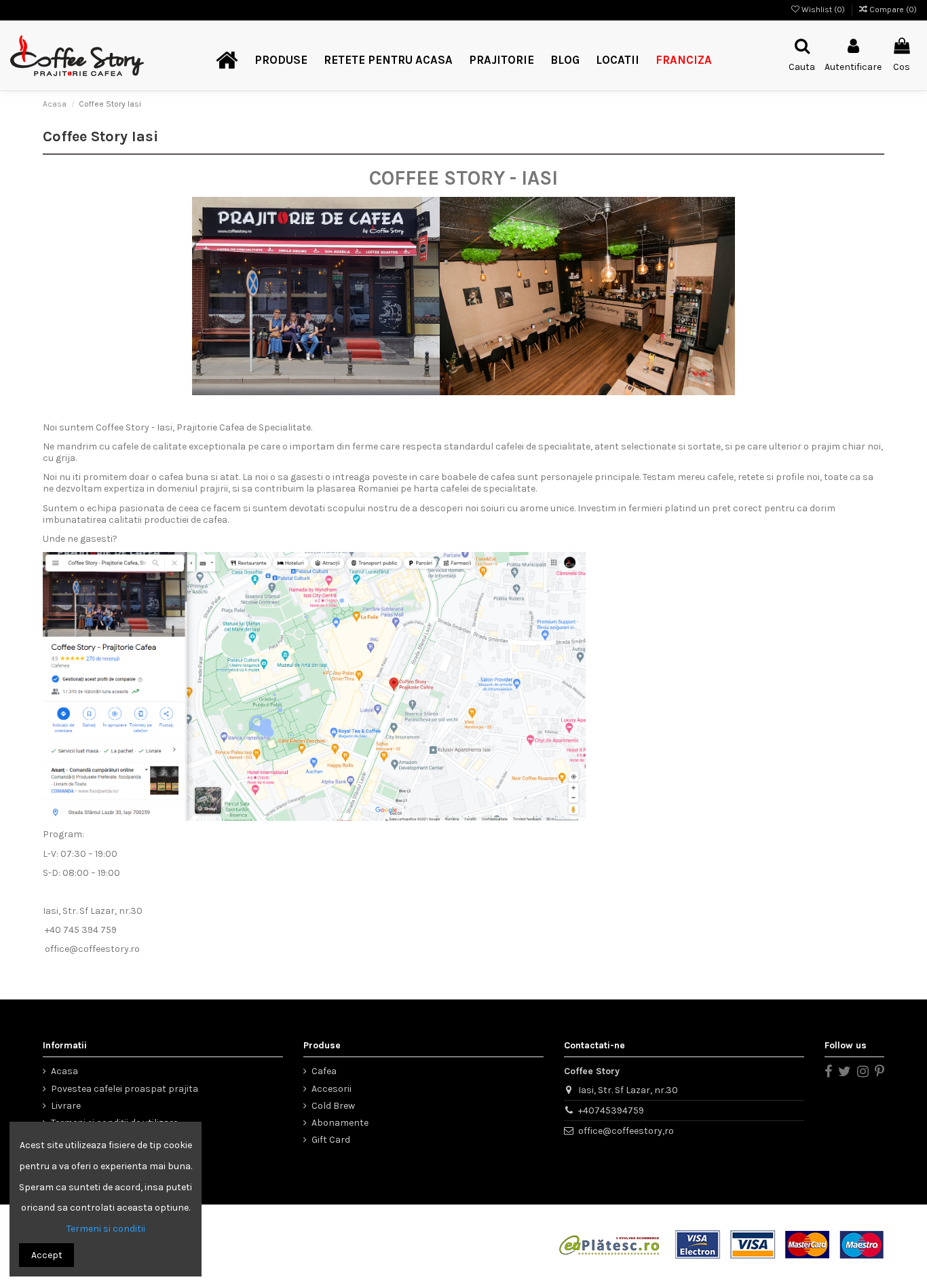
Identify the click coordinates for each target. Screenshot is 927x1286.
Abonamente (339, 1122)
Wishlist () (823, 9)
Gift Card (330, 1139)
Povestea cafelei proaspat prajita (124, 1089)
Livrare (66, 1106)
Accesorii (331, 1089)
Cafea (324, 1071)
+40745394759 (611, 1110)
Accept (46, 1255)
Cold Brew (333, 1106)
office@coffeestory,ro (626, 1131)
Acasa (64, 1071)
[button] (281, 60)
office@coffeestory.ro (92, 949)
